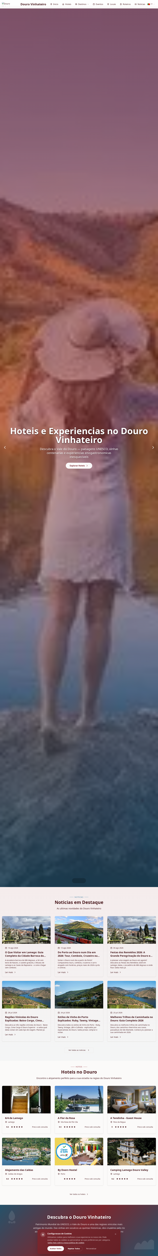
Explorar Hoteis (77, 465)
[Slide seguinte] (153, 447)
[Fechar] (116, 1234)
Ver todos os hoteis (77, 1194)
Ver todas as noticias (77, 1050)
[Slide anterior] (5, 447)
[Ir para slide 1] (75, 880)
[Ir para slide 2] (79, 880)
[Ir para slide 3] (82, 880)
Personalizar (91, 1248)
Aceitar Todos (55, 1248)
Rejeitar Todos (74, 1248)
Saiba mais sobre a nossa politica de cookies (66, 1242)
